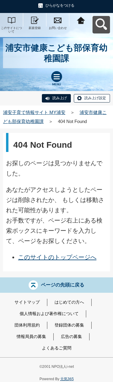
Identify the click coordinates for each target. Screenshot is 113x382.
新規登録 (35, 28)
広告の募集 (71, 336)
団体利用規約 (27, 325)
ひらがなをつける (60, 5)
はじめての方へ (69, 302)
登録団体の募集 (69, 325)
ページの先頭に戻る (62, 284)
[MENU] (56, 76)
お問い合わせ (58, 28)
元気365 (67, 379)
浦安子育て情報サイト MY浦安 (34, 112)
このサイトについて (11, 29)
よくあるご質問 (56, 348)
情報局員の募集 (31, 336)
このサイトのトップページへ (57, 257)
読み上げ (59, 98)
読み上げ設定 (95, 98)
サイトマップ (27, 302)
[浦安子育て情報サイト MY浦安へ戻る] (81, 19)
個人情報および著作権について (49, 313)
